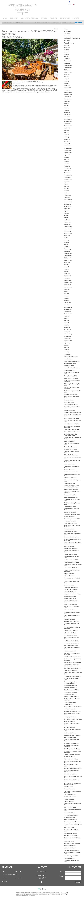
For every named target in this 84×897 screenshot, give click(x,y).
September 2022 (68, 152)
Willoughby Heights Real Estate (71, 850)
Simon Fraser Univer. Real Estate (71, 749)
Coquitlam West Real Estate (71, 472)
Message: (61, 876)
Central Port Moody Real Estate (71, 429)
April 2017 (66, 298)
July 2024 (66, 103)
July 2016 (66, 318)
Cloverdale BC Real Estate (70, 449)
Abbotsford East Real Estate (71, 356)
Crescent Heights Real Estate (71, 489)
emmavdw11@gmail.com (22, 12)
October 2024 (67, 96)
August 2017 (67, 289)
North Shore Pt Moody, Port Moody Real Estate (15, 37)
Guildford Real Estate (69, 546)
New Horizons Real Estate (70, 635)
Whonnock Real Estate (69, 848)
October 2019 (67, 231)
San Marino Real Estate (69, 727)
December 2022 (68, 146)
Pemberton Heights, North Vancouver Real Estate (70, 682)
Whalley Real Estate (69, 841)
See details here (16, 83)
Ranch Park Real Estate (69, 709)
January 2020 (67, 224)
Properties (18, 871)
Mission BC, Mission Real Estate (71, 621)
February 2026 (67, 61)
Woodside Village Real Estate (71, 856)
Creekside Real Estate (69, 483)
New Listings (67, 33)
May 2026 (66, 54)
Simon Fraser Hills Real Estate (71, 743)
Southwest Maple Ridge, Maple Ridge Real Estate (71, 771)
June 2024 (66, 105)
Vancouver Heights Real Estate (71, 815)
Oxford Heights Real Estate (70, 670)
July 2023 (66, 130)
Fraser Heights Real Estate (70, 523)
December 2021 (68, 172)
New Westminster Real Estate (71, 640)
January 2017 (67, 305)
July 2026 (66, 49)
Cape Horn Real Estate (69, 410)
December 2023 (68, 119)
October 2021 (67, 177)
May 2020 (66, 215)
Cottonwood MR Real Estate (71, 477)
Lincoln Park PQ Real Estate (71, 587)
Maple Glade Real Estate (70, 596)
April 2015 (66, 352)
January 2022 (67, 170)
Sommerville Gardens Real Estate (72, 754)
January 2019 (67, 251)
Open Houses (67, 36)
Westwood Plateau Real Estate (71, 835)
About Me (4, 878)
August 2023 (67, 128)
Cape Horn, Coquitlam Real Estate (72, 412)
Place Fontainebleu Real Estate (71, 690)
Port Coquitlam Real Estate (70, 692)
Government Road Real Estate (71, 537)
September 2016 (68, 314)
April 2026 (66, 56)
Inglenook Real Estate (69, 575)
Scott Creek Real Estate (70, 733)
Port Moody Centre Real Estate (71, 696)
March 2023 (67, 139)
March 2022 (67, 166)
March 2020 (67, 219)
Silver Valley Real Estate (70, 737)
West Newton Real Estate (70, 833)
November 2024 (68, 94)
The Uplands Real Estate (70, 794)
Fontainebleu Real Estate (70, 521)
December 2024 (68, 92)
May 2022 (66, 161)
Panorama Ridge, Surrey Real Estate (72, 676)
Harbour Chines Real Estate (70, 548)
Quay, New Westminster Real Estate (72, 706)
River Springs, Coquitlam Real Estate (73, 719)
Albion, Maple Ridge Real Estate (71, 361)
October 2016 (67, 311)
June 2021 (66, 186)
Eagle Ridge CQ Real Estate (71, 497)
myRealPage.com (42, 889)
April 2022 (66, 164)
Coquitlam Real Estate (69, 464)
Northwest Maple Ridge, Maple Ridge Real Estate (71, 665)
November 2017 (68, 282)
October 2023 (67, 123)
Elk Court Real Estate (69, 516)
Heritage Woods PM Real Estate (72, 568)
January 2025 (67, 90)
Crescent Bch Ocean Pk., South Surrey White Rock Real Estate (71, 486)
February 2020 (67, 222)
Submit (78, 882)
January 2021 (67, 197)
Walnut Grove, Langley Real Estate (72, 821)
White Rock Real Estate (69, 845)
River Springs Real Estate (70, 717)
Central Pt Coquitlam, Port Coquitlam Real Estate (70, 435)
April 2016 (66, 325)
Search (78, 22)
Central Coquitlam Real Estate (71, 418)
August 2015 (67, 343)
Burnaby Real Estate (69, 400)
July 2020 (66, 211)
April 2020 (66, 217)
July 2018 (66, 264)
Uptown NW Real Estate (70, 807)
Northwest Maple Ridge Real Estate (72, 662)
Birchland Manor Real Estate (71, 378)
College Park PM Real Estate (71, 454)
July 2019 (66, 237)
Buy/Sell (17, 874)
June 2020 (66, 213)
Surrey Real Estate (68, 786)
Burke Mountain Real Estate (70, 394)
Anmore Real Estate (69, 365)
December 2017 (68, 280)
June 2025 (66, 78)
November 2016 (68, 309)
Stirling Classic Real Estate (70, 774)
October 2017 (67, 284)
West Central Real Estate (70, 827)
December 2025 (68, 65)
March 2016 (67, 327)
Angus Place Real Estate (70, 363)
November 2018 (68, 255)
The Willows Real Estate (70, 797)
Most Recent (67, 45)
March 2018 (67, 273)
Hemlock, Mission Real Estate (71, 560)
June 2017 (66, 293)
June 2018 (66, 267)
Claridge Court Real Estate (70, 447)
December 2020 (68, 199)
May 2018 (66, 269)
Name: (61, 871)
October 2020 (67, 204)
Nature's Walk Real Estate (70, 633)
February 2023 (67, 141)
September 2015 (68, 340)
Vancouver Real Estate (69, 813)
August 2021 (67, 181)
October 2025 (67, 70)
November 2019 (68, 228)
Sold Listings (67, 40)
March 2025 (67, 85)
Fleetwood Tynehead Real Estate (72, 518)
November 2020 (68, 202)
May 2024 (66, 108)
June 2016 (66, 320)
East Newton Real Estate (70, 512)
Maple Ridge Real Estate (70, 598)
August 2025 (67, 74)
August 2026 (67, 47)
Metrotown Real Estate (69, 610)
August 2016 (67, 316)
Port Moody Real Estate (70, 702)
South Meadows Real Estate (71, 759)
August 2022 (67, 155)
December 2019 (68, 226)
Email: (61, 874)
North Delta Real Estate (69, 651)
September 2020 (68, 206)
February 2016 (67, 329)
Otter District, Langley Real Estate (72, 668)
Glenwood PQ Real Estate (70, 531)
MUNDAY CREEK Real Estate (71, 630)
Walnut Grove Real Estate (70, 819)
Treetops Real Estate (69, 799)
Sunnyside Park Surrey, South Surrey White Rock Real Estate (72, 784)
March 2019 (67, 246)
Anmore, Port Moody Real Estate (72, 368)
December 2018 (68, 253)
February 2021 (67, 195)
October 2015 (67, 338)
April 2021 (66, 190)
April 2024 (66, 110)
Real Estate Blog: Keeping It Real (72, 38)
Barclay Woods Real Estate (70, 376)
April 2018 (66, 271)
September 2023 (68, 125)
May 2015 (66, 349)
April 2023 (66, 137)
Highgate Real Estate (69, 573)
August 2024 (67, 101)
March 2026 (67, 58)
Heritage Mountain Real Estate (71, 562)
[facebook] (22, 14)
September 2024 (68, 99)
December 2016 (68, 307)
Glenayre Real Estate (69, 529)
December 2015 (68, 334)
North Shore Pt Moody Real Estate (72, 656)
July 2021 (66, 184)
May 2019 (66, 242)
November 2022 (68, 148)
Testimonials (65, 18)
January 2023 (67, 143)
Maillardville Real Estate (70, 591)
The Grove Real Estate (69, 789)
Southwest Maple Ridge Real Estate (72, 768)
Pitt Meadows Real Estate (70, 685)
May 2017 (66, 296)
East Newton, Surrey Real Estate (72, 514)
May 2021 (66, 188)
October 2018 (67, 258)
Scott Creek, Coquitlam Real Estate (72, 735)
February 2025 (67, 87)
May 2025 (66, 81)
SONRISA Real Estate (69, 756)
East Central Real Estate (70, 506)
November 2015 (68, 336)
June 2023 (66, 132)
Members (4, 881)
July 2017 (66, 291)
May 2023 (66, 134)
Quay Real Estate (68, 704)
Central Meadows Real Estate (71, 424)
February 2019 (67, 249)
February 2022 (67, 168)
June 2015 (66, 347)
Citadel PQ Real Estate (69, 441)
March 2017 (67, 300)
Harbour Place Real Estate (70, 554)
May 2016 (66, 322)
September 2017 (68, 287)
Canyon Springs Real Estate (70, 404)
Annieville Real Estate (69, 370)
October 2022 (67, 150)
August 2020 (67, 208)
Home (5, 18)
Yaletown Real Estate (69, 858)
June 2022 (66, 159)
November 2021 (68, 175)
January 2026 (67, 63)
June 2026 (66, 52)
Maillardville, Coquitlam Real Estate (72, 594)
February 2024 (67, 114)
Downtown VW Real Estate (70, 495)
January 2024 (67, 117)
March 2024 (67, 112)
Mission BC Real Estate (69, 619)
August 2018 (67, 262)
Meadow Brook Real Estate (70, 604)
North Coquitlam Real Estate (71, 645)
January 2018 (67, 278)
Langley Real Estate (69, 585)
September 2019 (68, 233)
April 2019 (66, 244)
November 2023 (68, 121)
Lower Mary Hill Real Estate (70, 589)
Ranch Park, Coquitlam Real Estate (72, 711)
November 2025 (68, 67)
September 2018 (68, 260)
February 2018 (67, 275)
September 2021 (68, 179)
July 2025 (66, 76)
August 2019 (67, 235)
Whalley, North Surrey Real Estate (72, 843)
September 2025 (68, 72)
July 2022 (66, 157)
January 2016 (67, 331)
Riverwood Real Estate (69, 721)
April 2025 (66, 83)
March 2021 (67, 193)
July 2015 (66, 345)
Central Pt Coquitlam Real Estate (72, 432)
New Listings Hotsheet (8, 874)
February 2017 (67, 302)
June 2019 (66, 240)
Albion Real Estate (68, 359)
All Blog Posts (67, 31)
